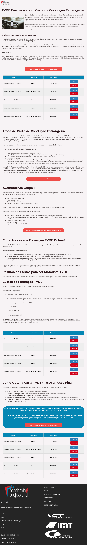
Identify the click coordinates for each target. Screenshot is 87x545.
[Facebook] (1, 502)
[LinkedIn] (4, 502)
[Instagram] (7, 502)
